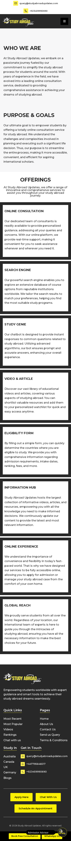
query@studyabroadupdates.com (38, 3)
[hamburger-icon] (64, 21)
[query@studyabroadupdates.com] (15, 3)
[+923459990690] (25, 10)
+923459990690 (39, 11)
